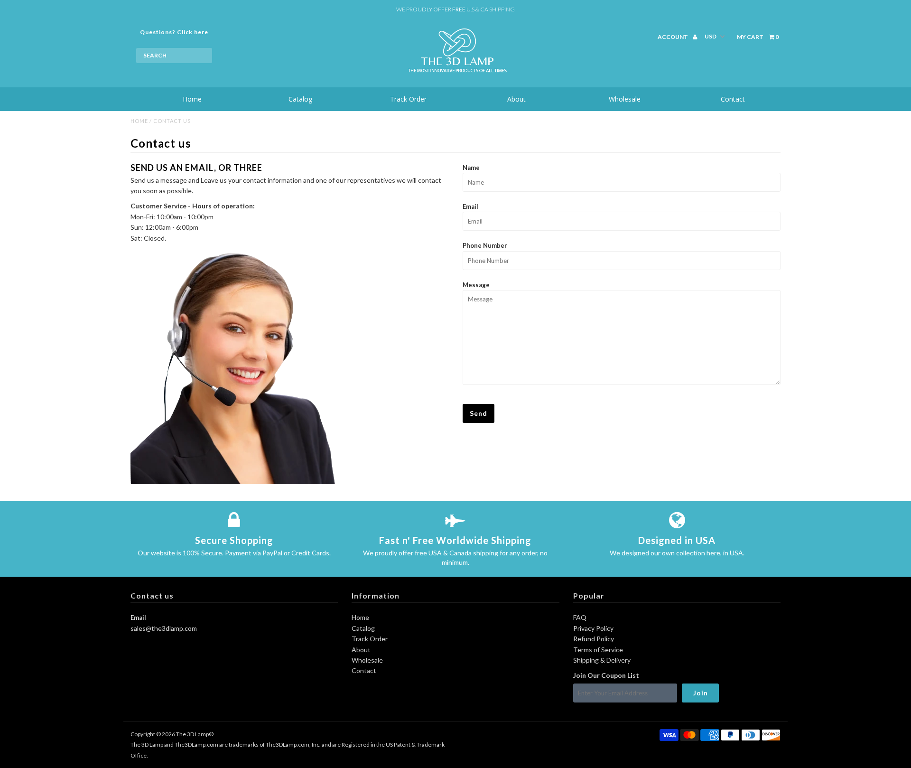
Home (192, 98)
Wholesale (625, 98)
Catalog (300, 98)
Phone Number (485, 245)
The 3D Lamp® (195, 734)
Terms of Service (598, 650)
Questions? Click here (174, 32)
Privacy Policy (593, 628)
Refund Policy (593, 639)
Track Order (408, 98)
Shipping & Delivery (602, 660)
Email (470, 206)
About (516, 98)
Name (471, 167)
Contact (733, 98)
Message (476, 285)
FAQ (579, 617)
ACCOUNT (673, 36)
